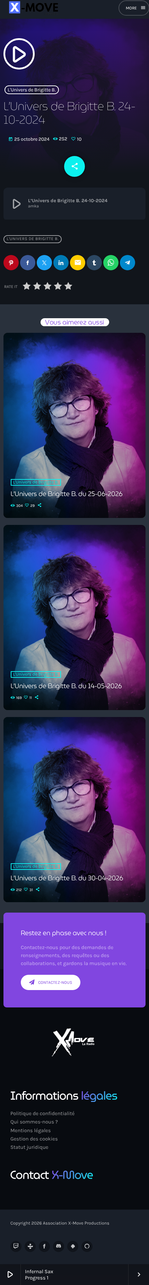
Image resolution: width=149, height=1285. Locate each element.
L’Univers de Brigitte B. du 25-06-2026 (67, 494)
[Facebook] (44, 1246)
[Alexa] (87, 1246)
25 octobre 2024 (29, 139)
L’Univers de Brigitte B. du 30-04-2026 (67, 878)
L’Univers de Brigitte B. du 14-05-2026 (66, 686)
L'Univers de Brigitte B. (32, 90)
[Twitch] (15, 1246)
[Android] (72, 1246)
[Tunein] (30, 1246)
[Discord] (58, 1246)
